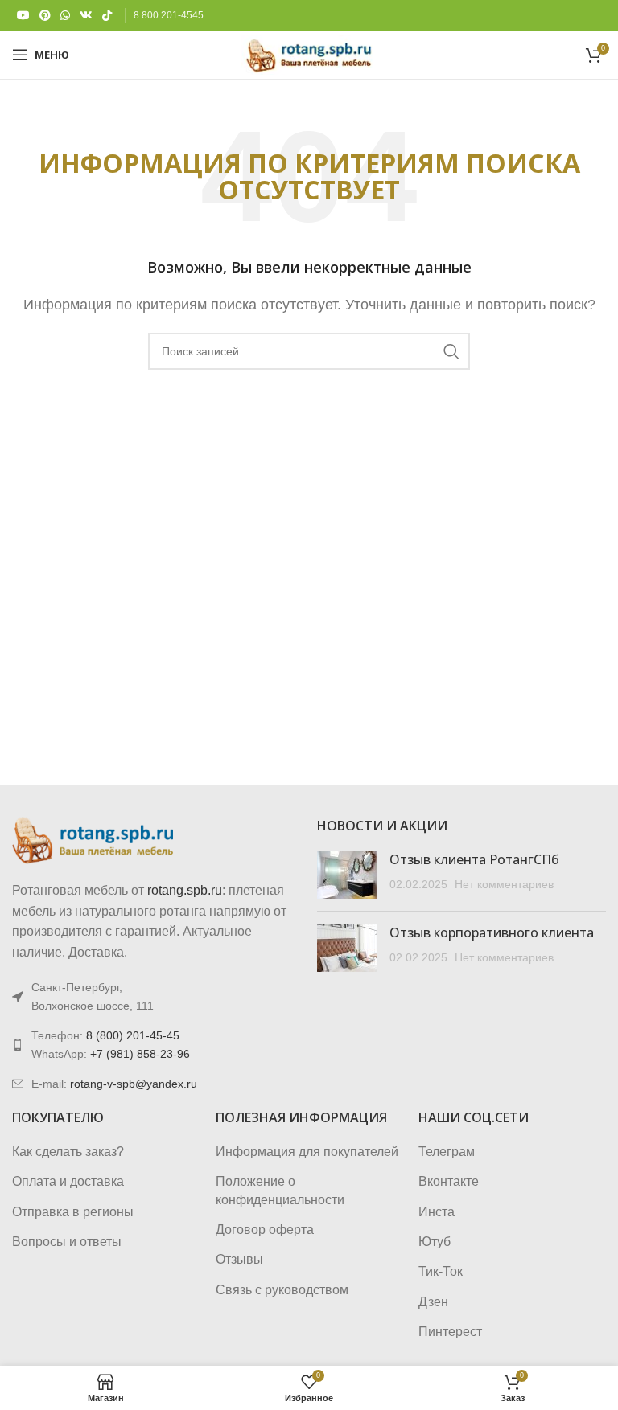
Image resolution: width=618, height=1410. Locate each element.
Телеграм (446, 1151)
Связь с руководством (282, 1290)
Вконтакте (448, 1181)
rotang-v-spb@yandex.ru (133, 1083)
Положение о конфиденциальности (280, 1190)
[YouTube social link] (23, 16)
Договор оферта (265, 1229)
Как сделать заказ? (68, 1151)
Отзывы (239, 1259)
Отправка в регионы (73, 1212)
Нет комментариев (504, 884)
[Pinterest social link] (45, 16)
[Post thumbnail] (347, 875)
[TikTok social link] (107, 16)
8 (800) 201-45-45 (132, 1035)
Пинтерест (450, 1331)
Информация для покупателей (307, 1151)
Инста (436, 1212)
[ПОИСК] (451, 351)
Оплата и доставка (68, 1181)
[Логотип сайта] (309, 53)
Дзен (433, 1302)
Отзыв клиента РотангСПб (474, 859)
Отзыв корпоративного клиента (491, 932)
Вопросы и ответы (67, 1241)
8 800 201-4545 (169, 15)
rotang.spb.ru (184, 890)
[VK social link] (86, 16)
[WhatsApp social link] (65, 16)
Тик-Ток (440, 1271)
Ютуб (434, 1241)
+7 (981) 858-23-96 (140, 1053)
